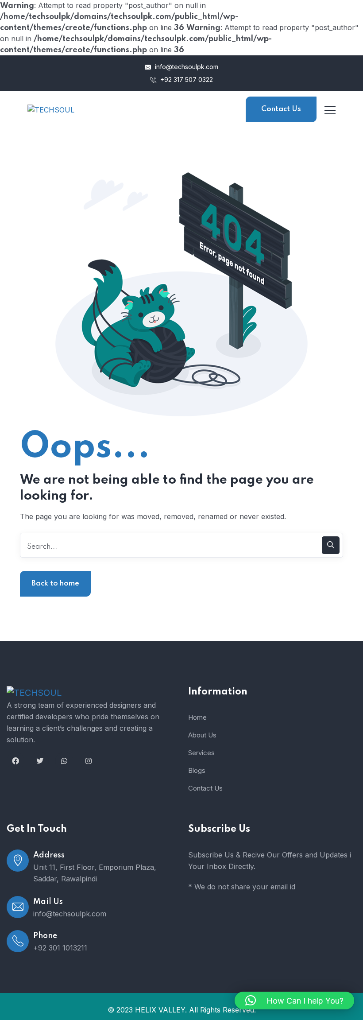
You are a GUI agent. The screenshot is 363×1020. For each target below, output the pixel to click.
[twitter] (40, 761)
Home (197, 717)
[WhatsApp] (64, 761)
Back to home (55, 583)
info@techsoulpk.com (185, 66)
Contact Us (281, 109)
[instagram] (88, 761)
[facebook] (15, 761)
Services (201, 753)
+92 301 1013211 (60, 947)
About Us (202, 735)
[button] (294, 1000)
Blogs (196, 770)
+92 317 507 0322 (185, 79)
